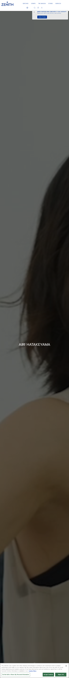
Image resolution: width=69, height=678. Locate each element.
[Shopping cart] (38, 8)
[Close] (66, 666)
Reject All (61, 674)
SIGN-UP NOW (42, 17)
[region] (34, 670)
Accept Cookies (48, 674)
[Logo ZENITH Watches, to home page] (7, 3)
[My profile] (42, 8)
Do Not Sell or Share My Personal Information (15, 674)
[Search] (34, 8)
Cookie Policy (32, 671)
